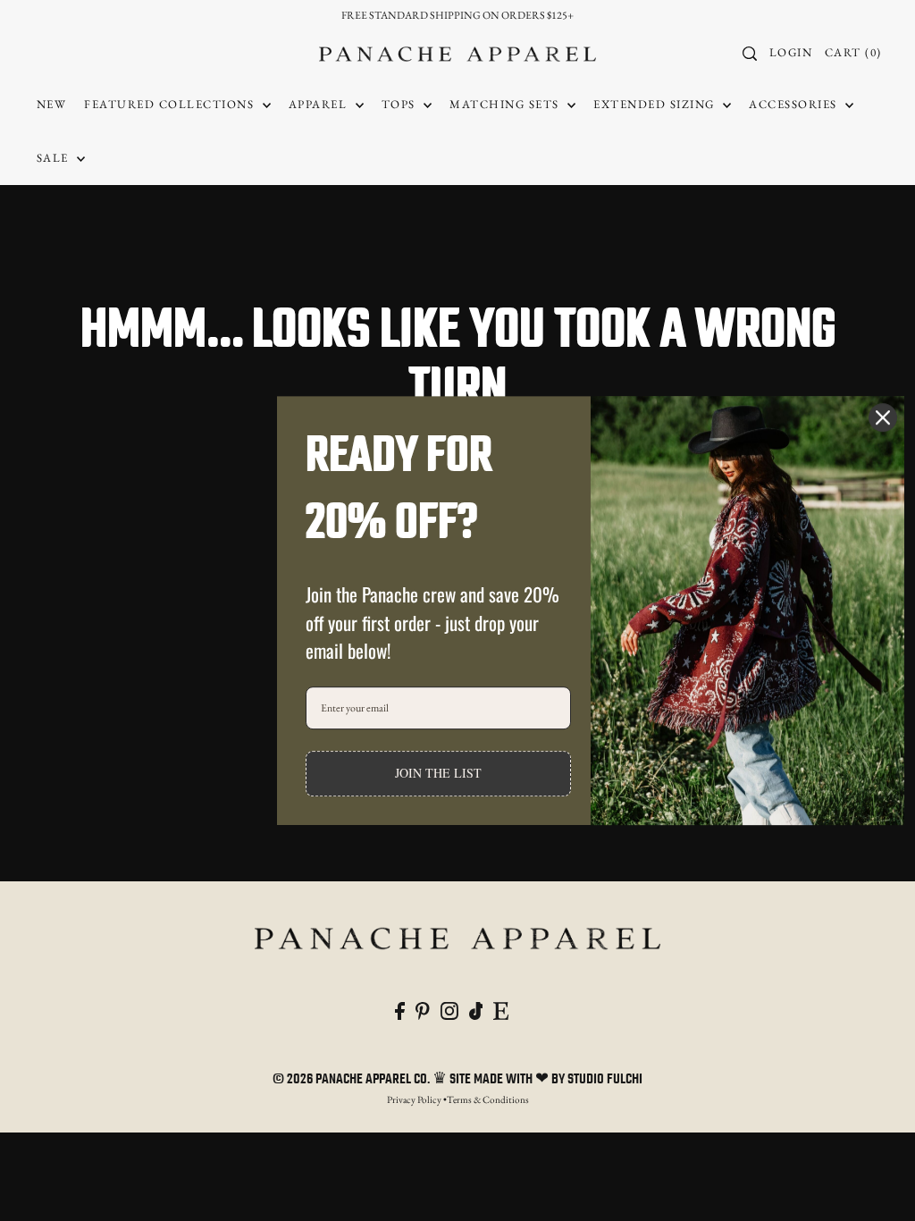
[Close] (882, 417)
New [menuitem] (52, 104)
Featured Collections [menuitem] (171, 104)
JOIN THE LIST (438, 772)
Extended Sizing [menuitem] (655, 104)
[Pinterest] (423, 1008)
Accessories (795, 104)
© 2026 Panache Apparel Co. (352, 1079)
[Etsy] (500, 1008)
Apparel (320, 104)
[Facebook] (400, 1008)
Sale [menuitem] (55, 157)
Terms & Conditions (488, 1099)
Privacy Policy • (417, 1099)
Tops (401, 104)
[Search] (749, 53)
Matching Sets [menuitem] (506, 104)
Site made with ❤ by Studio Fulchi (545, 1079)
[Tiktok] (476, 1008)
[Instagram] (449, 1008)
